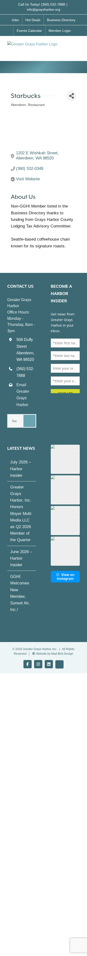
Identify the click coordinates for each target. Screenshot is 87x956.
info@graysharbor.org (43, 9)
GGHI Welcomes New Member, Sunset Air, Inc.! (20, 593)
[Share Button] (71, 95)
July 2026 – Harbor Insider (20, 469)
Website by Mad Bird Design (54, 653)
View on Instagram (65, 577)
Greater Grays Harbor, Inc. (40, 649)
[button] (65, 459)
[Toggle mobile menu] (78, 46)
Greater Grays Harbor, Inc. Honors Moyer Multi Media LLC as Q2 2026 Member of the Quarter (20, 513)
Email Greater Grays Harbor (22, 395)
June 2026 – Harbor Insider (21, 558)
